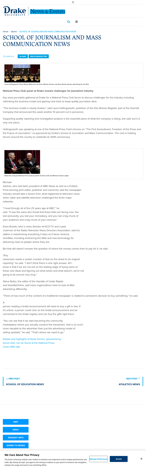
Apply (16, 429)
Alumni (14, 31)
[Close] (141, 459)
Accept (119, 459)
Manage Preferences (98, 459)
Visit (15, 421)
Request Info (15, 437)
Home (5, 31)
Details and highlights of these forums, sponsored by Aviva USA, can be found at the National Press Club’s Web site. (32, 343)
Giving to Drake (16, 445)
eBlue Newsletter (38, 56)
